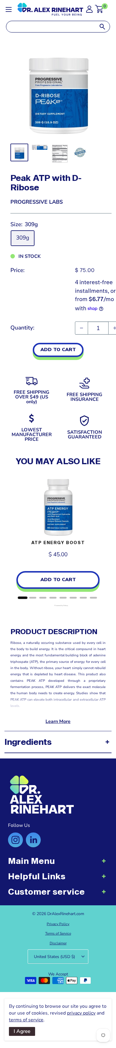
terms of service (26, 1020)
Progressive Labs (36, 201)
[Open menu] (9, 9)
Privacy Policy (58, 924)
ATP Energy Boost (58, 542)
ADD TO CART (58, 349)
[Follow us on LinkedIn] (33, 839)
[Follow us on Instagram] (15, 839)
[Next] (100, 536)
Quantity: (22, 328)
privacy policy (81, 1013)
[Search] (102, 26)
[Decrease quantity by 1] (81, 328)
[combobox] (50, 26)
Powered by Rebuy (58, 606)
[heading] (58, 864)
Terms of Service (58, 933)
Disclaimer (58, 943)
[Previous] (16, 536)
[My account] (89, 11)
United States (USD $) (54, 956)
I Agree (22, 1031)
